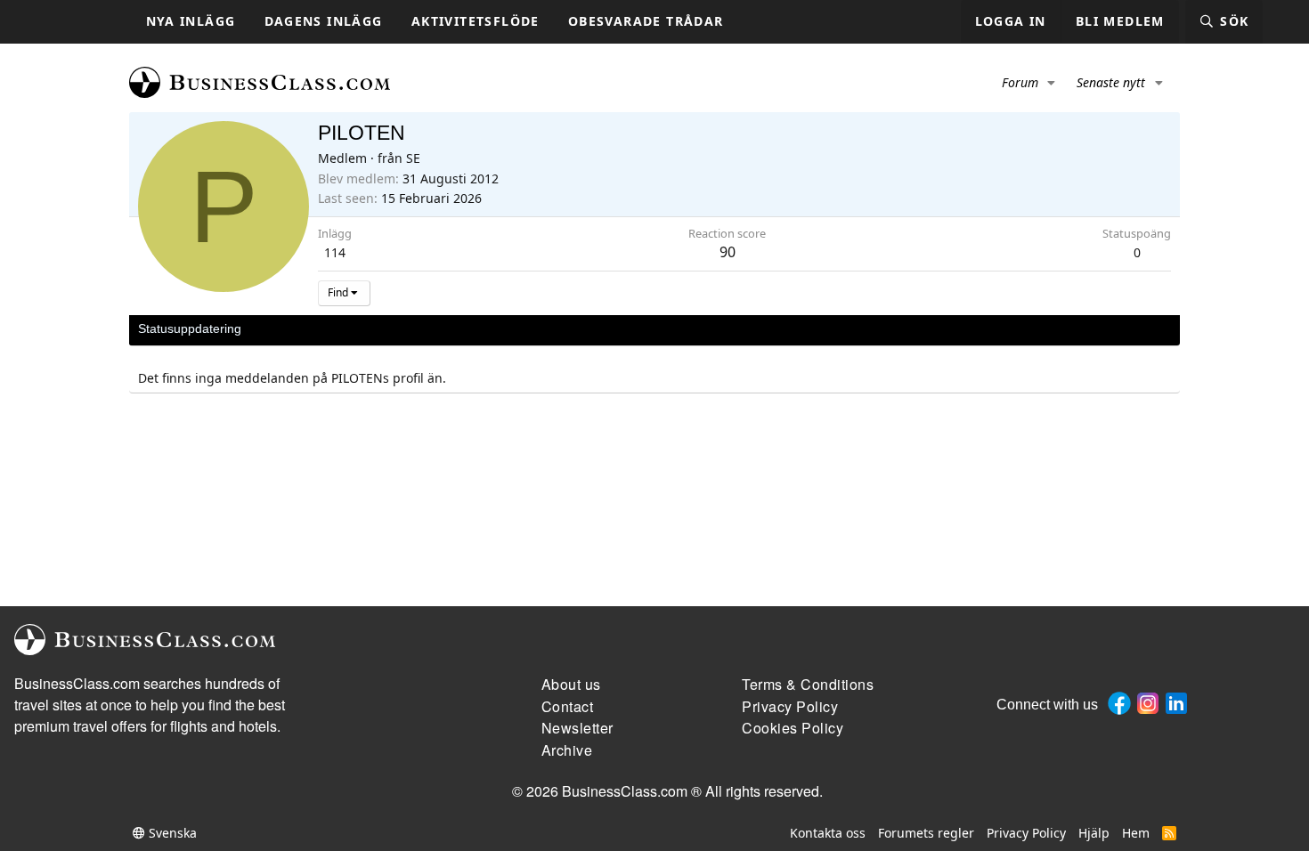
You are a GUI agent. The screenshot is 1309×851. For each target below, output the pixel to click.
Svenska (171, 832)
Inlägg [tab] (387, 328)
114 (335, 252)
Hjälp (1094, 832)
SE (413, 158)
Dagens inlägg (323, 20)
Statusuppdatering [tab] (189, 328)
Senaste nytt (1111, 82)
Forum (1020, 82)
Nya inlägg (191, 20)
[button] (1052, 83)
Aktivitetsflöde (475, 20)
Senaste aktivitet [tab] (305, 328)
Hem (1136, 832)
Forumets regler (926, 832)
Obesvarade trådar (646, 20)
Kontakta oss (828, 832)
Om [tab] (432, 328)
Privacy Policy (1026, 832)
